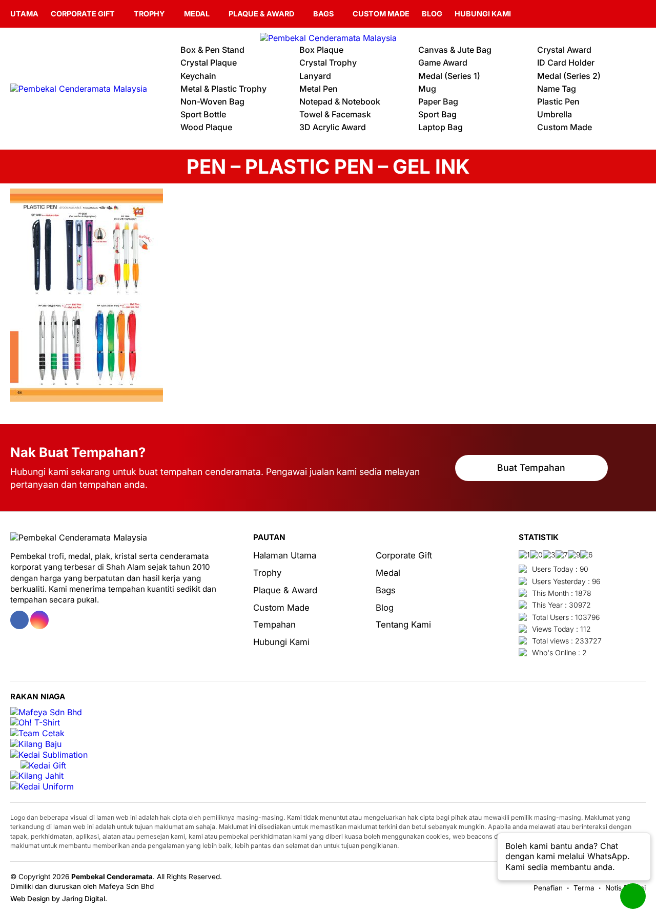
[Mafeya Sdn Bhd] (46, 712)
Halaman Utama (284, 555)
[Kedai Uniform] (42, 786)
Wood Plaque (206, 127)
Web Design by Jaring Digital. (58, 899)
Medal (197, 13)
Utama (24, 13)
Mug (427, 89)
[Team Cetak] (37, 733)
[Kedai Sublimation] (49, 755)
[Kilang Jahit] (37, 776)
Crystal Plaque (208, 62)
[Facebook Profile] (626, 14)
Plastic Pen (558, 101)
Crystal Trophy (328, 62)
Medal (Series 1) (449, 76)
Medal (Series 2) (569, 76)
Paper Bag (438, 101)
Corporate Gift (83, 13)
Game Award (442, 62)
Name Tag (556, 89)
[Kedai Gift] (43, 765)
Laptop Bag (440, 127)
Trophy (149, 13)
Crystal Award (564, 50)
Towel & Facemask (335, 114)
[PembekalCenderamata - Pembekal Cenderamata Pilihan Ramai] (328, 38)
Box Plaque (321, 50)
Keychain (198, 76)
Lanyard (315, 76)
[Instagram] (639, 14)
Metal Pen (318, 89)
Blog (432, 13)
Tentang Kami (403, 624)
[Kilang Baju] (35, 744)
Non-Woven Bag (212, 101)
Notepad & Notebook (339, 101)
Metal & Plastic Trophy (223, 89)
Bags (323, 13)
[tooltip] (19, 620)
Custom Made (381, 13)
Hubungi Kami (483, 13)
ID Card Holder (565, 62)
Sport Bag (437, 114)
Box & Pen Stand (212, 50)
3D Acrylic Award (332, 127)
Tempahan (274, 624)
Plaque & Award (261, 13)
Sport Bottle (203, 114)
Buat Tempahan (531, 467)
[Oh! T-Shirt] (35, 722)
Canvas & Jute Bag (454, 50)
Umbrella (554, 114)
